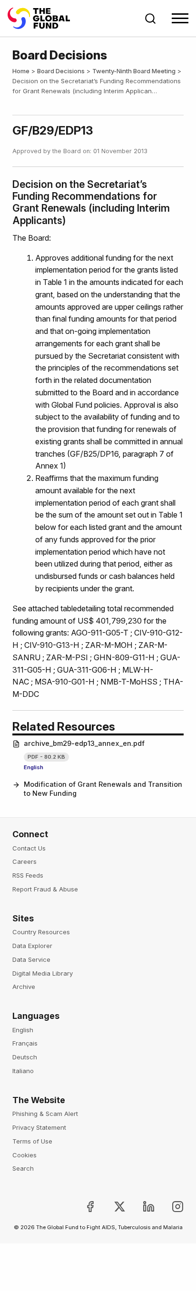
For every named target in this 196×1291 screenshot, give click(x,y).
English (33, 767)
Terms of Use (32, 1141)
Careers (24, 861)
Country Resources (41, 932)
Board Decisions (61, 71)
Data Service (31, 959)
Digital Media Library (42, 973)
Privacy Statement (39, 1127)
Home (20, 71)
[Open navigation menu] (180, 18)
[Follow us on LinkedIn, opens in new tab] (141, 1207)
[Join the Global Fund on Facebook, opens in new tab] (82, 1207)
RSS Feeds (27, 875)
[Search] (150, 18)
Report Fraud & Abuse (45, 889)
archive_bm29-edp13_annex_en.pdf (84, 743)
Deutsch (24, 1057)
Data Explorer (32, 945)
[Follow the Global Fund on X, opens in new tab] (111, 1207)
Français (25, 1043)
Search (23, 1168)
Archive (23, 986)
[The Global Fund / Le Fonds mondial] (43, 18)
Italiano (23, 1071)
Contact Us (29, 848)
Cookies (24, 1155)
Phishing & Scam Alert (45, 1113)
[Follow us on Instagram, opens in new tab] (170, 1207)
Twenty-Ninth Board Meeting (134, 71)
